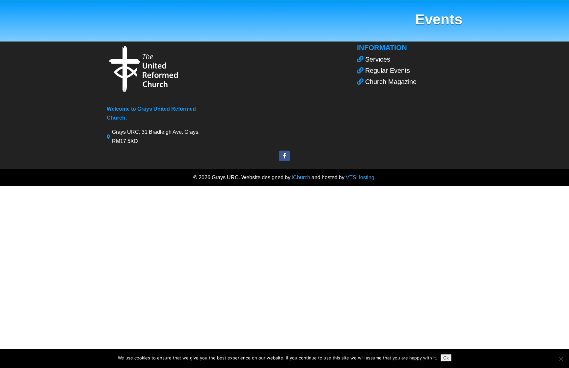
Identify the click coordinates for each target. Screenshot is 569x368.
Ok (446, 357)
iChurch (301, 177)
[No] (560, 358)
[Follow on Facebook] (284, 156)
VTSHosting (360, 177)
